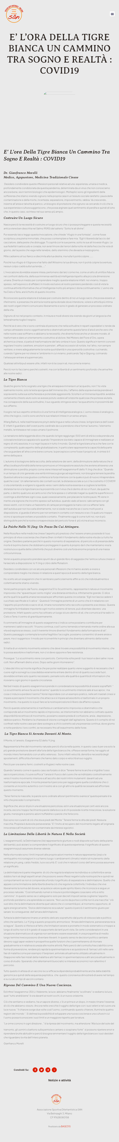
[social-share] (35, 1069)
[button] (112, 13)
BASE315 (66, 1126)
